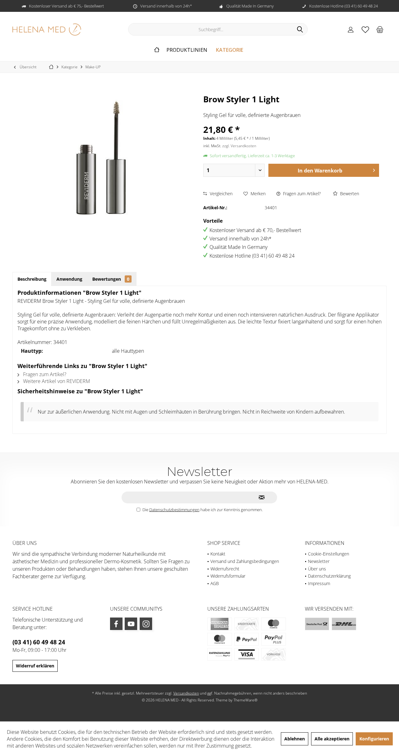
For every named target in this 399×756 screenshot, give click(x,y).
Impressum (319, 583)
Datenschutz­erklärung (329, 576)
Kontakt (217, 554)
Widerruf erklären (35, 666)
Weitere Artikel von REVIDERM (56, 381)
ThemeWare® (245, 700)
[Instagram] (146, 624)
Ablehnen (294, 739)
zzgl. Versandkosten (239, 145)
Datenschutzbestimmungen (174, 509)
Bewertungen (110, 279)
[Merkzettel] (365, 29)
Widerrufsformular (227, 576)
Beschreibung (31, 279)
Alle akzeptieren (332, 739)
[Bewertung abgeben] (291, 107)
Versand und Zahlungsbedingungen (244, 561)
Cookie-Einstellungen (328, 554)
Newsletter (318, 561)
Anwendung (69, 279)
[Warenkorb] (380, 29)
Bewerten (349, 193)
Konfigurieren (374, 739)
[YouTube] (131, 624)
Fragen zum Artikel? (301, 193)
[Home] (156, 50)
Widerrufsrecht (224, 569)
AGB (214, 583)
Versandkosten (186, 693)
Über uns (317, 569)
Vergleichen (221, 193)
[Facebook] (116, 624)
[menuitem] (380, 29)
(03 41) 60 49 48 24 (38, 642)
